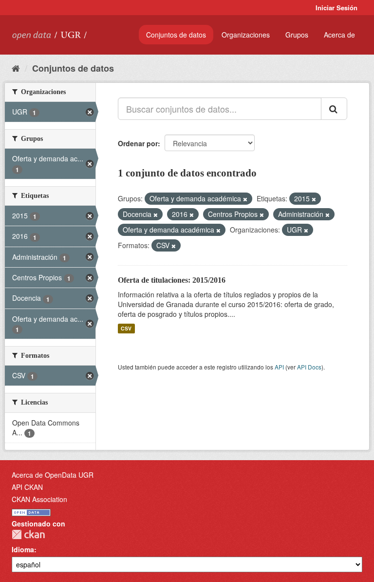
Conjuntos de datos (176, 34)
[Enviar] (334, 108)
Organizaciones (246, 34)
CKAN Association (39, 499)
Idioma (23, 549)
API (279, 367)
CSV (126, 328)
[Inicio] (16, 67)
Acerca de (339, 34)
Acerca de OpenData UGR (53, 475)
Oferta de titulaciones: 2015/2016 (171, 280)
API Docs (309, 367)
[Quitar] (245, 199)
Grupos (296, 34)
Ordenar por (138, 143)
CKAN (28, 534)
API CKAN (27, 487)
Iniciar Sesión (336, 7)
